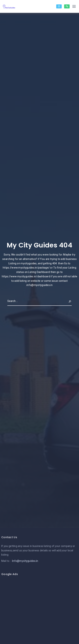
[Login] (59, 6)
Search (67, 301)
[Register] (67, 6)
